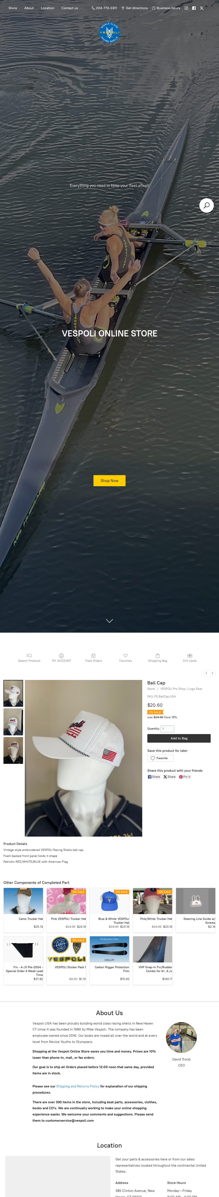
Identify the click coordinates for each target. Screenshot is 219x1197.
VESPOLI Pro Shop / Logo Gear (181, 689)
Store (13, 8)
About (29, 8)
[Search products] (206, 205)
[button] (160, 758)
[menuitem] (206, 673)
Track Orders (93, 661)
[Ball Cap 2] (13, 750)
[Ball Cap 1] (13, 721)
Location (47, 8)
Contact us (69, 8)
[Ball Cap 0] (13, 693)
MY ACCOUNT (61, 661)
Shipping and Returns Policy (77, 1086)
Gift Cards (190, 661)
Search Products (29, 661)
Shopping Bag (157, 661)
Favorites (125, 661)
